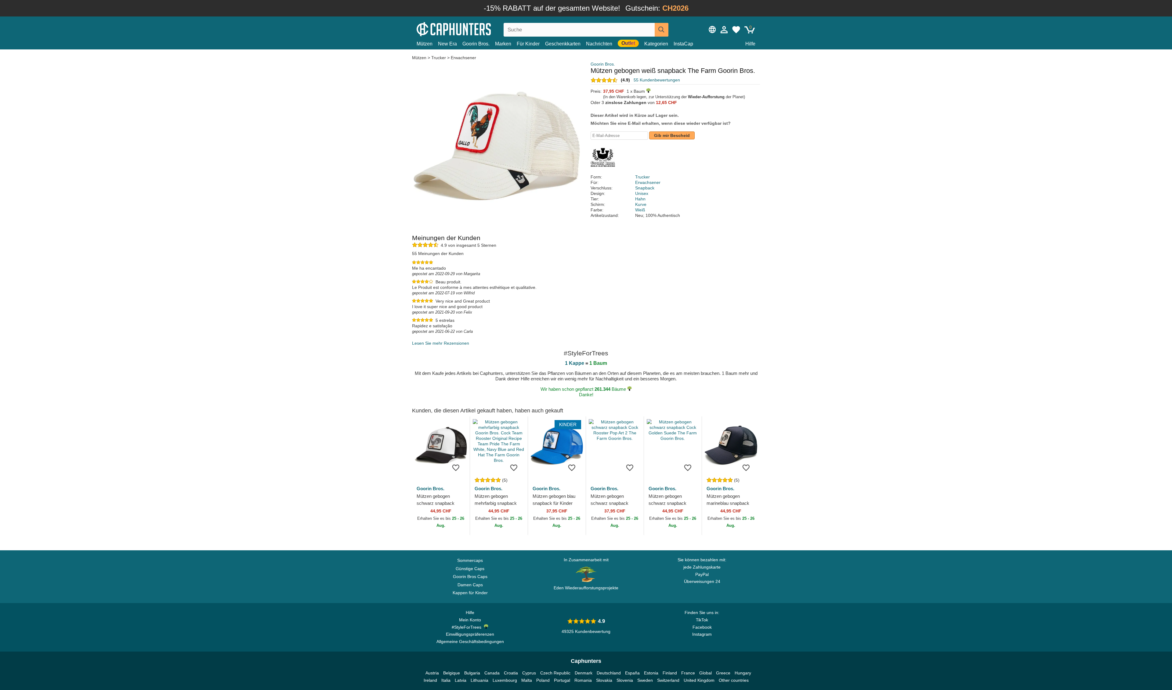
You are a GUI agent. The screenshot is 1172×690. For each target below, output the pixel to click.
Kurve (640, 204)
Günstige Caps (470, 568)
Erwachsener (463, 57)
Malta (526, 680)
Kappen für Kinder (470, 592)
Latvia (460, 680)
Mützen (424, 43)
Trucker (438, 57)
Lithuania (479, 680)
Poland (543, 680)
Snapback (644, 187)
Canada (492, 672)
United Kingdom (699, 680)
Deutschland (609, 672)
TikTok (702, 619)
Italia (445, 680)
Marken (503, 43)
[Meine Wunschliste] (736, 29)
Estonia (651, 672)
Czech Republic (555, 672)
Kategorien (656, 43)
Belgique (451, 672)
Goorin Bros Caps (470, 576)
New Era (447, 43)
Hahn (640, 198)
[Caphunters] (470, 29)
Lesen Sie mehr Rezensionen (440, 343)
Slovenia (625, 680)
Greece (723, 672)
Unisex (641, 193)
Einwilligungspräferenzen (470, 634)
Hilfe (750, 43)
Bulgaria (472, 672)
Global (705, 672)
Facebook (702, 627)
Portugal (562, 680)
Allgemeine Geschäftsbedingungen (470, 641)
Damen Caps (470, 584)
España (632, 672)
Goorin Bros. (476, 43)
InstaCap (683, 43)
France (688, 672)
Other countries (734, 680)
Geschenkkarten (563, 43)
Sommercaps (470, 560)
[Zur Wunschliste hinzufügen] (456, 467)
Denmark (583, 672)
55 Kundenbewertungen (657, 79)
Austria (432, 672)
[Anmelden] (724, 29)
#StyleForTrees (468, 627)
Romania (583, 680)
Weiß (640, 209)
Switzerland (668, 680)
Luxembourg (505, 680)
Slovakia (604, 680)
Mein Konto (470, 619)
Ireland (430, 680)
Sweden (645, 680)
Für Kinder (528, 43)
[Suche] (661, 30)
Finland (670, 672)
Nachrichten (599, 43)
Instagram (702, 634)
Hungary (743, 672)
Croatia (511, 672)
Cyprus (529, 672)
